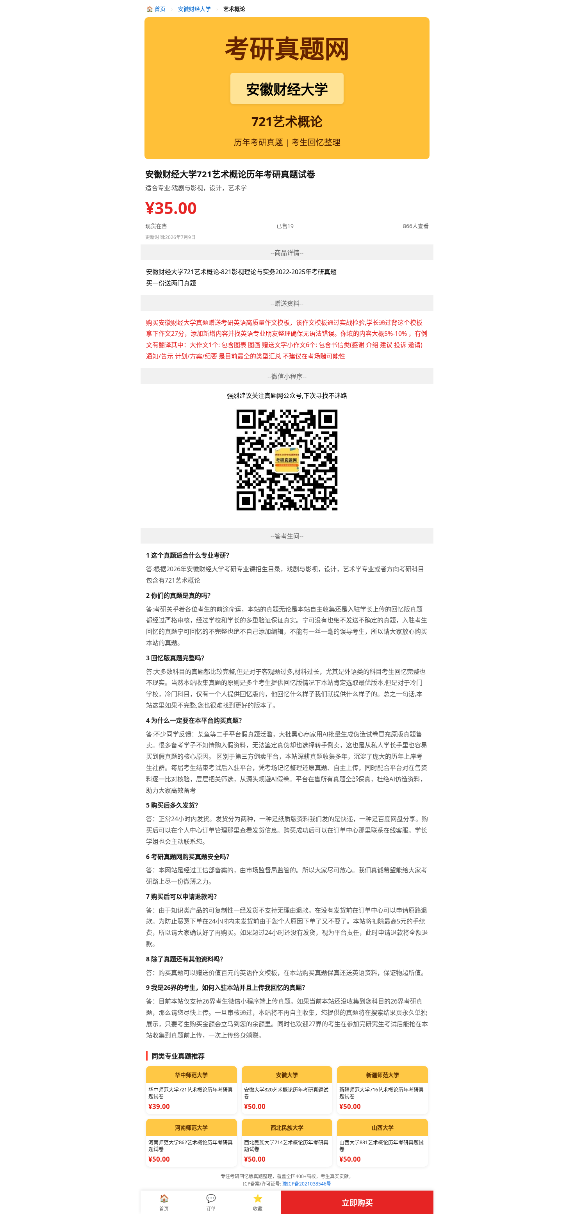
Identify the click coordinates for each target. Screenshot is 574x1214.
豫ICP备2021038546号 (306, 1183)
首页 (156, 8)
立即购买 (357, 1203)
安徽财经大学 (194, 8)
